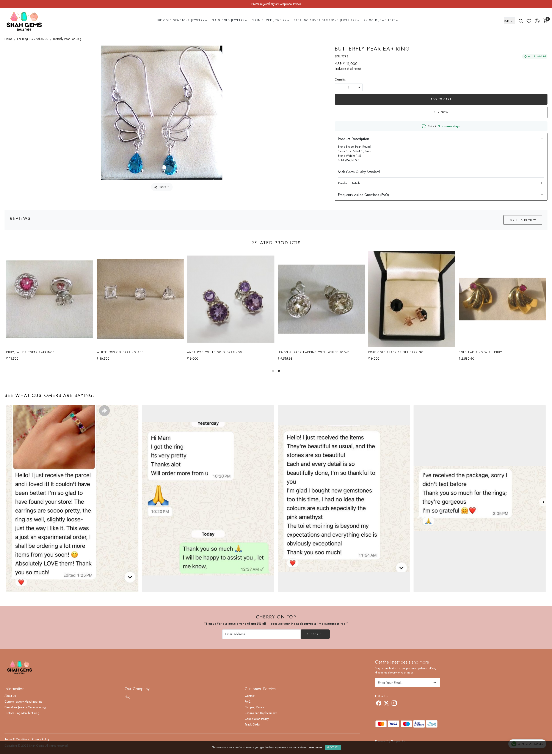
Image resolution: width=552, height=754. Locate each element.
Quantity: (340, 79)
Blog (127, 697)
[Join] (435, 682)
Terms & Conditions (17, 739)
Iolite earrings (472, 352)
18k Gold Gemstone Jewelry (181, 20)
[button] (537, 21)
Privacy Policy (40, 739)
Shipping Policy (254, 707)
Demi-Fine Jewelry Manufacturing (25, 707)
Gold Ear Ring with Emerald (303, 352)
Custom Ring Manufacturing (22, 713)
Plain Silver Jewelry (269, 20)
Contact (249, 696)
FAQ (248, 701)
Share (162, 187)
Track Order (252, 724)
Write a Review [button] (523, 220)
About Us (10, 696)
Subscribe (315, 634)
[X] (386, 704)
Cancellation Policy (257, 719)
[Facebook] (378, 704)
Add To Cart (441, 99)
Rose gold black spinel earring (34, 352)
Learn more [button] (315, 747)
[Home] (24, 21)
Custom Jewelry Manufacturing (23, 701)
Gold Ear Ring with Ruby (118, 352)
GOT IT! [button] (333, 747)
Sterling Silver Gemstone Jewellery (325, 20)
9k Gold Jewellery (379, 20)
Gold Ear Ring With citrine (211, 352)
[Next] (543, 502)
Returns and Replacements (261, 713)
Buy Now (441, 112)
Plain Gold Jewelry (228, 20)
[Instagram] (394, 704)
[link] (521, 21)
